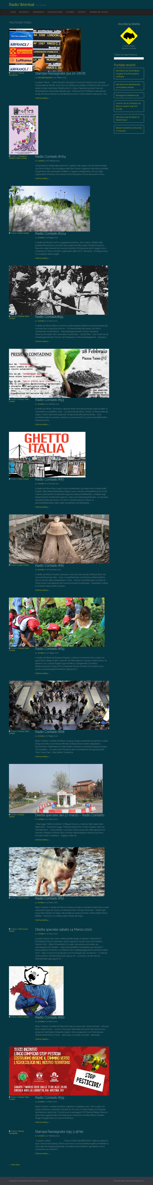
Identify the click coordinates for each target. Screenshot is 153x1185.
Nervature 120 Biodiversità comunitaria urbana (128, 85)
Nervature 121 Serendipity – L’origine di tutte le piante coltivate (128, 73)
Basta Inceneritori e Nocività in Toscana (129, 129)
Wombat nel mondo (99, 12)
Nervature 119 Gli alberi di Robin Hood (127, 118)
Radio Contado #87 (49, 479)
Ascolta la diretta (129, 24)
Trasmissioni (38, 12)
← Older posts (14, 1165)
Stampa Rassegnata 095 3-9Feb (59, 1132)
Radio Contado (21, 158)
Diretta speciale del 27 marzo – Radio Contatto (69, 815)
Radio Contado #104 (50, 233)
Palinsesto (24, 12)
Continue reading (42, 98)
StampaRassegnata (45, 78)
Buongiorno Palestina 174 (127, 95)
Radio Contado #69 (49, 649)
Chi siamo (70, 12)
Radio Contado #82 (49, 565)
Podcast (21, 316)
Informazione (23, 929)
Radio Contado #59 (49, 1098)
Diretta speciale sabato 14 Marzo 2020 (63, 929)
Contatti (82, 12)
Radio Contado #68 (49, 732)
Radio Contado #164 (50, 156)
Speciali (12, 817)
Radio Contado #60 (50, 1017)
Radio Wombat (21, 4)
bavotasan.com (138, 1181)
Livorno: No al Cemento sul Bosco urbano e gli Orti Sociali (128, 106)
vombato (41, 161)
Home (13, 12)
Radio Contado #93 (49, 400)
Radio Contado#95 (49, 317)
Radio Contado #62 (49, 898)
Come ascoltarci (54, 12)
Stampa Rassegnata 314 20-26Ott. (60, 73)
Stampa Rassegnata (16, 74)
